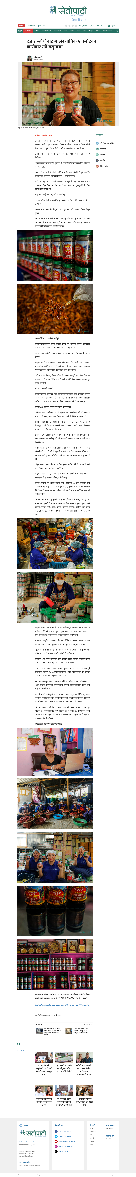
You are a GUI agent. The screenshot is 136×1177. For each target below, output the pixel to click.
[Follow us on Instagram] (73, 26)
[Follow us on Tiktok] (76, 26)
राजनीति (36, 30)
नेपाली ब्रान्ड (57, 30)
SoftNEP (115, 1175)
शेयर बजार (92, 1135)
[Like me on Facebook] (30, 61)
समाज (72, 30)
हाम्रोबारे (92, 1141)
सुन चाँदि (92, 1138)
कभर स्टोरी (28, 30)
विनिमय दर (93, 1131)
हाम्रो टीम (108, 1139)
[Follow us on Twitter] (69, 26)
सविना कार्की (38, 57)
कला (78, 30)
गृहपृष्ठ (91, 1128)
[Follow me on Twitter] (32, 59)
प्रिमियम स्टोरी (107, 30)
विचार (65, 30)
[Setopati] (32, 1133)
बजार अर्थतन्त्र (46, 30)
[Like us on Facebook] (66, 26)
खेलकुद (90, 30)
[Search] (117, 31)
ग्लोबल (98, 30)
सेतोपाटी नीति (93, 1145)
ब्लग (84, 30)
